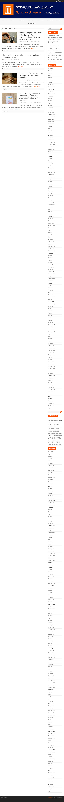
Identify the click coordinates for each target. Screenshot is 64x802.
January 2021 (50, 218)
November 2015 (51, 350)
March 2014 (50, 373)
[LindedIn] (59, 1)
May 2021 (50, 209)
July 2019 (50, 255)
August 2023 (50, 151)
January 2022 (51, 195)
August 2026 (50, 68)
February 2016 (51, 345)
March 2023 (50, 163)
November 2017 (51, 299)
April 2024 (50, 133)
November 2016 (51, 327)
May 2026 (50, 75)
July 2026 (50, 70)
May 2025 (50, 103)
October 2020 (51, 223)
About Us (4, 20)
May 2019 (50, 260)
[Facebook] (58, 1)
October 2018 (51, 276)
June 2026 (50, 73)
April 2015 (50, 359)
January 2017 (50, 322)
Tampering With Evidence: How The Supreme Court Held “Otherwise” (31, 75)
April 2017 (50, 315)
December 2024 (51, 114)
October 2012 (51, 394)
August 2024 (50, 123)
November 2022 (51, 172)
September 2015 (51, 354)
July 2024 (50, 126)
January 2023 (51, 167)
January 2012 (50, 405)
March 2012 (50, 401)
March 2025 (50, 107)
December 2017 (51, 297)
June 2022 (50, 183)
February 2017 (51, 320)
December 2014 (51, 366)
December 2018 (51, 271)
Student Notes (40, 20)
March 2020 (50, 239)
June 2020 (50, 232)
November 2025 (51, 89)
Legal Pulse (22, 20)
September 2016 (51, 331)
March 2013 (50, 384)
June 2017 (50, 310)
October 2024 (51, 119)
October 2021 (51, 202)
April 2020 (50, 237)
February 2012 (51, 403)
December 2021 (51, 197)
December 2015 (51, 347)
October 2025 (51, 91)
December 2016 (51, 324)
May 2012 (50, 396)
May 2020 (50, 234)
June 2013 (50, 380)
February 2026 (51, 82)
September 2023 (51, 149)
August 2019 (50, 253)
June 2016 (50, 338)
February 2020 (51, 241)
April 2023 (50, 160)
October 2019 (51, 248)
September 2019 (51, 250)
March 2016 (50, 343)
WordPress (59, 798)
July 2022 (50, 181)
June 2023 (50, 156)
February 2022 (51, 193)
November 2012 (51, 391)
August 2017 (50, 306)
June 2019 (50, 257)
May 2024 (50, 130)
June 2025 (50, 100)
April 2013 (50, 382)
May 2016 (50, 340)
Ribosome (50, 797)
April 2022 (50, 188)
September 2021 (51, 204)
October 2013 (51, 377)
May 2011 (50, 407)
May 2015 (50, 357)
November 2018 (51, 274)
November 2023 (51, 144)
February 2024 (51, 137)
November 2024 (51, 116)
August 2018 (50, 280)
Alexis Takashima (22, 41)
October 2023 (51, 146)
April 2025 (50, 105)
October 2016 (51, 329)
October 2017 (51, 301)
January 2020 (51, 243)
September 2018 (51, 278)
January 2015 (50, 364)
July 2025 (50, 98)
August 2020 (50, 227)
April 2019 (50, 262)
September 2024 (51, 121)
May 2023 (50, 158)
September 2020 (51, 225)
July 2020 (50, 230)
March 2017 (50, 317)
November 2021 (51, 200)
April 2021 (50, 211)
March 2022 (50, 190)
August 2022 (50, 179)
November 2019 (51, 246)
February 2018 (51, 292)
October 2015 (51, 352)
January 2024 (51, 140)
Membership (31, 20)
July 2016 (50, 336)
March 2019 (50, 264)
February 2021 (51, 216)
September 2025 (51, 93)
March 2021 (50, 213)
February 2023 (51, 165)
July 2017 (50, 308)
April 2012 (50, 398)
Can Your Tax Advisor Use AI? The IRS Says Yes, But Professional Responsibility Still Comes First (55, 54)
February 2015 (51, 361)
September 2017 (51, 304)
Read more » (33, 48)
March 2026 (50, 79)
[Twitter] (57, 1)
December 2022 (51, 170)
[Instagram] (60, 1)
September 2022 (51, 176)
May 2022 (50, 186)
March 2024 (50, 135)
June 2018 (50, 283)
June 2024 (50, 128)
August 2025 (50, 96)
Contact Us (59, 20)
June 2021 (50, 207)
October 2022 (51, 174)
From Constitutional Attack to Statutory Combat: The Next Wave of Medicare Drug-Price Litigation (55, 59)
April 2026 (50, 77)
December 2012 (51, 389)
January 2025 (51, 112)
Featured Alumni (32, 23)
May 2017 (50, 313)
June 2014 (50, 371)
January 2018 (51, 294)
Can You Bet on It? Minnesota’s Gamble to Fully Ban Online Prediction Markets (54, 41)
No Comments (38, 41)
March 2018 (50, 290)
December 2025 (51, 86)
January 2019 (50, 269)
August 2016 (50, 334)
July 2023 (50, 153)
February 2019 (51, 267)
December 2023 (51, 142)
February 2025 (51, 110)
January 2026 (51, 84)
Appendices (50, 20)
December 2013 (51, 375)
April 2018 (50, 287)
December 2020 (51, 220)
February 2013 (51, 387)
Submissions (13, 20)
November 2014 (51, 368)
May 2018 (50, 285)
